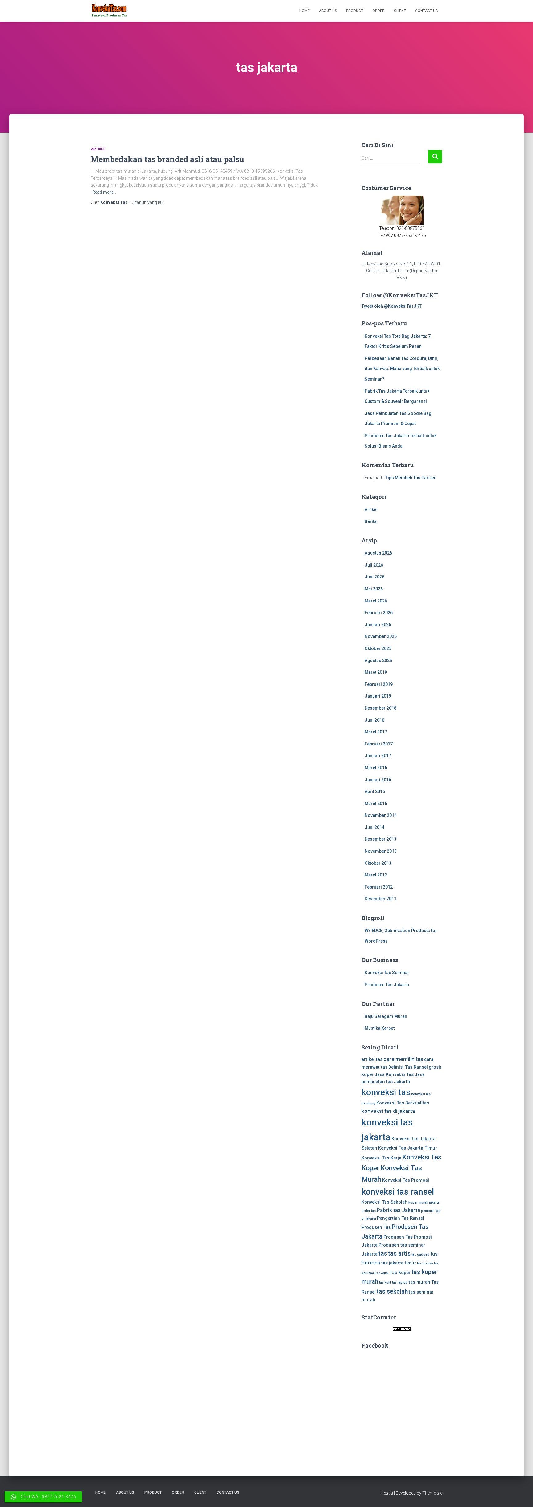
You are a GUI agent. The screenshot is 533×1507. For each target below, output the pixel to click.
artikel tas (372, 1059)
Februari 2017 (379, 743)
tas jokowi (425, 1263)
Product (354, 11)
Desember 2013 (380, 839)
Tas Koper (400, 1272)
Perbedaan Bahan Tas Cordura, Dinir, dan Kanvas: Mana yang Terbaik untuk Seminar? (402, 369)
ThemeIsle (432, 1493)
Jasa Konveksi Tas (394, 1074)
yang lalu (147, 202)
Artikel (98, 149)
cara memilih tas (403, 1059)
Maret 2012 (376, 874)
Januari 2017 (378, 755)
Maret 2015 (376, 803)
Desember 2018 (380, 708)
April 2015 (375, 791)
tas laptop (400, 1283)
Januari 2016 (378, 779)
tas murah (419, 1282)
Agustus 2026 (378, 553)
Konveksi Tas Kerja (381, 1158)
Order (378, 11)
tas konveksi (379, 1273)
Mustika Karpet (380, 1028)
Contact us (426, 11)
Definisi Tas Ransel (408, 1067)
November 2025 (381, 636)
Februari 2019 (379, 684)
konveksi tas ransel (398, 1192)
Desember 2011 (380, 898)
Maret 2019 (376, 672)
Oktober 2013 (378, 863)
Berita (371, 521)
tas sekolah (392, 1291)
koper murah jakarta (424, 1203)
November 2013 (381, 851)
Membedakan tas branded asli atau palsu (167, 159)
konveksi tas (386, 1092)
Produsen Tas (376, 1227)
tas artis (399, 1253)
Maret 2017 (376, 731)
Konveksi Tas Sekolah (384, 1202)
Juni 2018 (374, 720)
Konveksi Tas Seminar (387, 972)
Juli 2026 (374, 565)
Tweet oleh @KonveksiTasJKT (392, 306)
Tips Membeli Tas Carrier (410, 477)
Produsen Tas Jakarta (387, 984)
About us (328, 11)
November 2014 (381, 815)
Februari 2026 (379, 612)
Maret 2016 (376, 767)
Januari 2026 (378, 624)
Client (400, 11)
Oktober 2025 (378, 648)
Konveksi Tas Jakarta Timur (407, 1148)
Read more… (104, 192)
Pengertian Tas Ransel (400, 1218)
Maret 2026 (376, 600)
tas (382, 1253)
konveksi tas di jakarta (388, 1111)
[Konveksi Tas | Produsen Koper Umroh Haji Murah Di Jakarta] (109, 11)
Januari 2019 (378, 696)
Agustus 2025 (378, 660)
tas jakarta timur (398, 1263)
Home (304, 11)
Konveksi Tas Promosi (405, 1180)
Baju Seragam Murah (386, 1016)
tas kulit (385, 1283)
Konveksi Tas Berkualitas (402, 1103)
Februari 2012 (379, 886)
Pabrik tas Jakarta (398, 1210)
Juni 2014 (374, 827)
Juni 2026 (374, 576)
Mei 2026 (374, 588)
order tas (369, 1211)
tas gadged (420, 1254)
